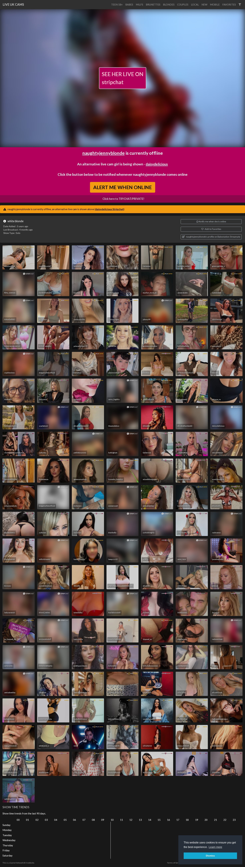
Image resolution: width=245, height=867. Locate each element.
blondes (168, 4)
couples (182, 4)
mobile (215, 4)
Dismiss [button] (210, 855)
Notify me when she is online (212, 221)
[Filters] (239, 4)
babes (129, 4)
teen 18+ (117, 4)
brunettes (153, 4)
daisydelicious (157, 164)
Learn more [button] (215, 847)
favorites (229, 4)
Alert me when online (122, 187)
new (204, 4)
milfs (139, 4)
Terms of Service (174, 862)
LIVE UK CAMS (13, 4)
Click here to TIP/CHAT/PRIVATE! (123, 198)
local (195, 4)
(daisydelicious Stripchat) (109, 209)
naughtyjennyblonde (103, 153)
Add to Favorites (212, 229)
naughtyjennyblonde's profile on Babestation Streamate (213, 236)
